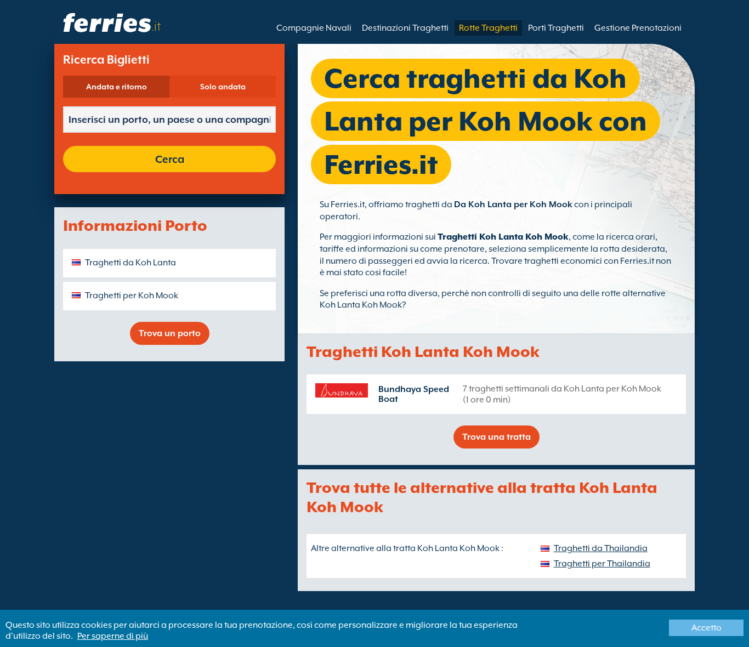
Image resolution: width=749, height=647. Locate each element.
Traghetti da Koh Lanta (130, 263)
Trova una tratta (496, 437)
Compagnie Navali (313, 28)
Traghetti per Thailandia (602, 564)
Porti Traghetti (556, 28)
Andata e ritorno (116, 86)
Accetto (706, 628)
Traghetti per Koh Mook (131, 295)
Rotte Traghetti (488, 28)
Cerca (169, 159)
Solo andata (223, 86)
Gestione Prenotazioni (638, 28)
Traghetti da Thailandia (601, 548)
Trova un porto (170, 333)
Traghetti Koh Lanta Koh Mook (503, 237)
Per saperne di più (112, 636)
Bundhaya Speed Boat (413, 394)
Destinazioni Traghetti (405, 28)
